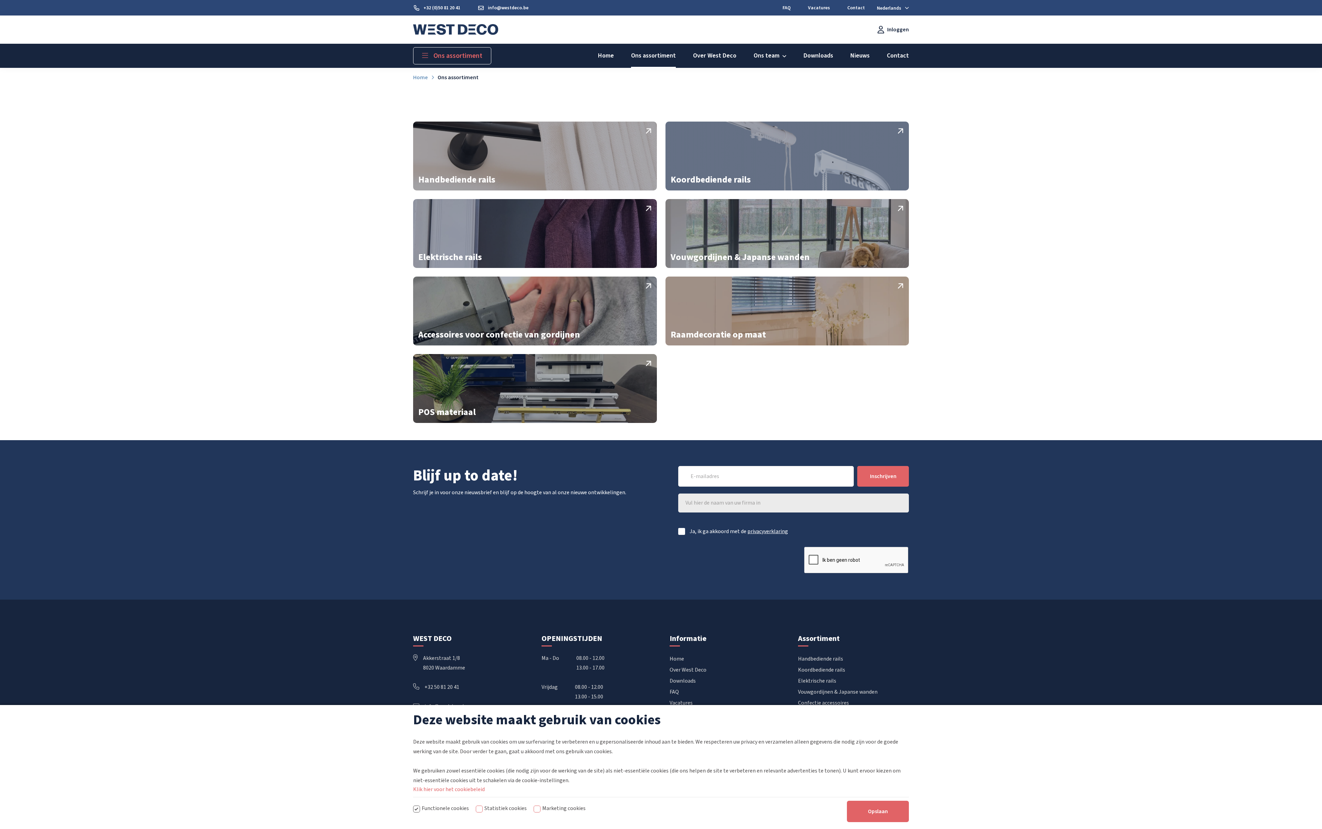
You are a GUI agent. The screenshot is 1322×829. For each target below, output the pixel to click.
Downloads (683, 681)
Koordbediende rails (821, 670)
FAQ (674, 692)
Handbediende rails (820, 659)
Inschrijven (883, 476)
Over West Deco (688, 670)
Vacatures (681, 703)
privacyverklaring (767, 531)
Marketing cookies (564, 808)
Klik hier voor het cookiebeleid (449, 789)
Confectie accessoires (823, 703)
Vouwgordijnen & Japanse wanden (838, 692)
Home (677, 659)
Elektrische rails (817, 681)
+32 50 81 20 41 (441, 687)
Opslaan (878, 811)
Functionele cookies (445, 808)
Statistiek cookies (505, 808)
